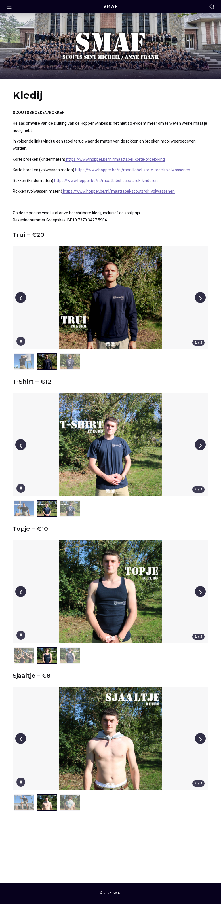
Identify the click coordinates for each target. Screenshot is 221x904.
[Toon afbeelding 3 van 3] (70, 361)
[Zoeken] (211, 6)
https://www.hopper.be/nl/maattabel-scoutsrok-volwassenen (118, 191)
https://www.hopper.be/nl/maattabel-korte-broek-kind (115, 159)
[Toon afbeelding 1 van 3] (24, 361)
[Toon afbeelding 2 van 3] (47, 361)
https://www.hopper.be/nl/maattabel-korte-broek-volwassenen (132, 170)
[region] (110, 308)
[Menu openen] (9, 6)
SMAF (110, 6)
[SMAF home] (110, 46)
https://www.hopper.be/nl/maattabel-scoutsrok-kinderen (106, 180)
